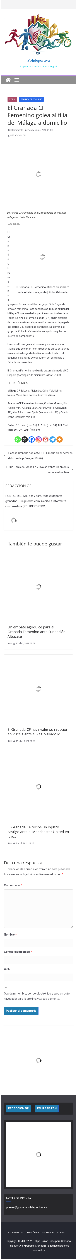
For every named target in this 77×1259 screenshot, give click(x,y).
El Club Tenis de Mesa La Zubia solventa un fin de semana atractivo (37, 469)
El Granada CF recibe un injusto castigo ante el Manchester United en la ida (38, 832)
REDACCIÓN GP (18, 135)
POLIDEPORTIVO (16, 1232)
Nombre (10, 934)
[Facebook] (31, 439)
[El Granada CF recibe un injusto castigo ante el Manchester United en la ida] (38, 754)
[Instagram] (38, 439)
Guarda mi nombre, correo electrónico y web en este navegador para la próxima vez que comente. (37, 996)
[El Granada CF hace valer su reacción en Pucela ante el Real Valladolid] (38, 657)
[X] (24, 439)
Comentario (13, 885)
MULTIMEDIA (48, 1232)
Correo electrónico (18, 951)
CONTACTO (63, 1232)
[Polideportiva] (8, 80)
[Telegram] (52, 439)
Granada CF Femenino (31, 99)
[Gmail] (45, 439)
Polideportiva (38, 60)
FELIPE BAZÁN (47, 1108)
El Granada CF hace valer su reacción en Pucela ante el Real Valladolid (38, 731)
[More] (59, 439)
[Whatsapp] (18, 439)
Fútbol (12, 99)
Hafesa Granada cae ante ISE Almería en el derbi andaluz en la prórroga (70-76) (40, 455)
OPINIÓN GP (33, 1232)
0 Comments (16, 130)
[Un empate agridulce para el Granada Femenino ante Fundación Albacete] (38, 554)
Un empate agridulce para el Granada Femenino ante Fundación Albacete (37, 632)
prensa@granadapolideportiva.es (26, 1207)
